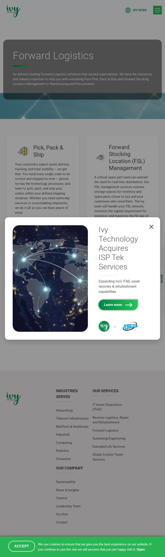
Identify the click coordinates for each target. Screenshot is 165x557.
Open (141, 549)
